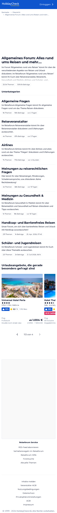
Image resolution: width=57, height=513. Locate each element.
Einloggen (45, 4)
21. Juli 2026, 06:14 (34, 255)
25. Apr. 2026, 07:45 (34, 234)
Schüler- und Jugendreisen (21, 243)
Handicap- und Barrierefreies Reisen (28, 222)
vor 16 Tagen (31, 214)
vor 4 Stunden (33, 160)
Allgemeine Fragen (16, 101)
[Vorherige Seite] (17, 334)
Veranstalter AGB (28, 485)
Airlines (7, 145)
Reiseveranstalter (15, 121)
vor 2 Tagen (32, 113)
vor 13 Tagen (32, 187)
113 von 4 (28, 334)
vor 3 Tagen (32, 136)
